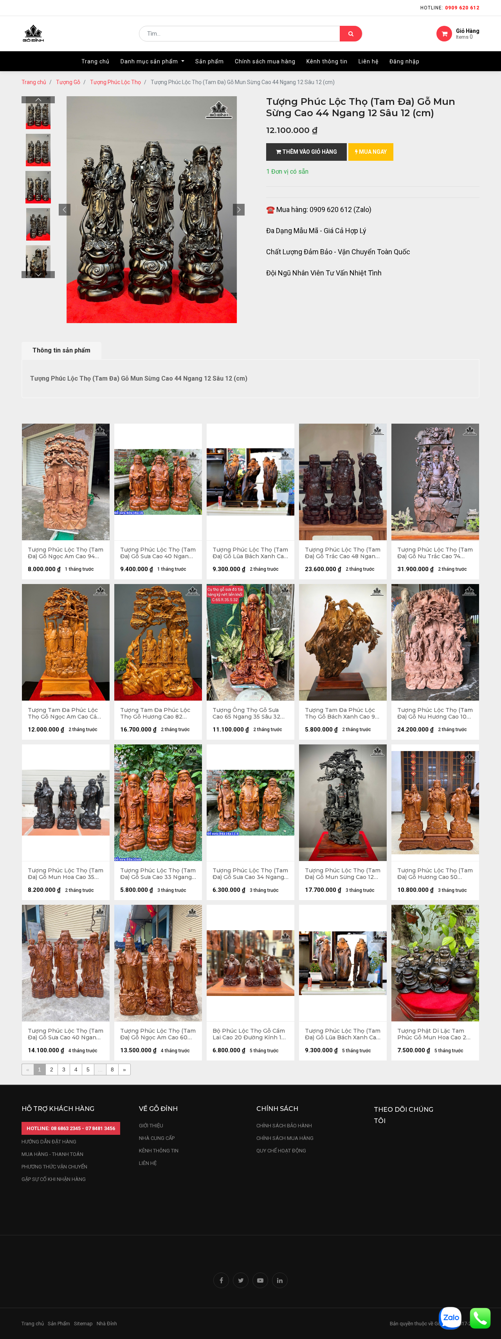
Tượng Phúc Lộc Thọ (115, 82)
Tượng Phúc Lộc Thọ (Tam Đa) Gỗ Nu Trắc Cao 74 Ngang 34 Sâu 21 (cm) (435, 553)
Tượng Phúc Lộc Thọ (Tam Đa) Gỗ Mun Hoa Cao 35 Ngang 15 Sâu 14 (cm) (65, 874)
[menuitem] (95, 61)
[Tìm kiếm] (351, 33)
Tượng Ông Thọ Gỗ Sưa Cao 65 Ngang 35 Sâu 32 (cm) (246, 713)
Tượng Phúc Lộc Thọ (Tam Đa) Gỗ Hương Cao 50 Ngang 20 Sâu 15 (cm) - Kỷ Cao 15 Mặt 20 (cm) (435, 874)
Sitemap (83, 1323)
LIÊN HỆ (148, 1163)
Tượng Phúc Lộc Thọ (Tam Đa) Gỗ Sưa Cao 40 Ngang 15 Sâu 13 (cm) (65, 1034)
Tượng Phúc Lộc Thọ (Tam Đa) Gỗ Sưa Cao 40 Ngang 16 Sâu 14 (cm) (158, 553)
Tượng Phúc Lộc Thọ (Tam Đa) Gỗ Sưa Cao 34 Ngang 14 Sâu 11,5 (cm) (250, 874)
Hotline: (449, 8)
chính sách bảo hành (284, 1126)
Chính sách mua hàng (285, 1138)
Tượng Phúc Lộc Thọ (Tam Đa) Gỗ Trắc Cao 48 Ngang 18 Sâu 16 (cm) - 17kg (342, 553)
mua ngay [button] (372, 152)
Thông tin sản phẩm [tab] (61, 350)
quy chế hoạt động (281, 1151)
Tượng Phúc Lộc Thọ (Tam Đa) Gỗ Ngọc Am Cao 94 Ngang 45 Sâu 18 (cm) (65, 553)
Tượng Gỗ (68, 82)
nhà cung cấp (157, 1138)
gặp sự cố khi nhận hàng (54, 1179)
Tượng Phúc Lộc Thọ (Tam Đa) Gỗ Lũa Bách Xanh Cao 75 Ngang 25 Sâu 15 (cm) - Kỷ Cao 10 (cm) (342, 1034)
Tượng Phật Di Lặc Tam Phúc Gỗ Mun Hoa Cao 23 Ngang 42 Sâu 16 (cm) (433, 1034)
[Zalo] (450, 1317)
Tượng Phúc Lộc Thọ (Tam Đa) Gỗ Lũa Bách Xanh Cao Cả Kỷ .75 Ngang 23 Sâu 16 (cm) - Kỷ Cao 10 (250, 553)
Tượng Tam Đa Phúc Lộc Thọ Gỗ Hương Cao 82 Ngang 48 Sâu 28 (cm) (155, 713)
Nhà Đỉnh (107, 1323)
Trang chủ (34, 82)
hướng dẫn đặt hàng (49, 1142)
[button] (64, 210)
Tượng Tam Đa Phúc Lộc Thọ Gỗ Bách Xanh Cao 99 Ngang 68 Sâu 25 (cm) (341, 713)
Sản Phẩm (59, 1323)
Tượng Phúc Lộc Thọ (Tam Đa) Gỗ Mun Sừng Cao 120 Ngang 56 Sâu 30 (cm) (342, 874)
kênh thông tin (158, 1151)
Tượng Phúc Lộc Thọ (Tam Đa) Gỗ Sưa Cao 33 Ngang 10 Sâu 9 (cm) (158, 874)
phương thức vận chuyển (54, 1167)
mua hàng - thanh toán (52, 1154)
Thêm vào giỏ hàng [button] (309, 152)
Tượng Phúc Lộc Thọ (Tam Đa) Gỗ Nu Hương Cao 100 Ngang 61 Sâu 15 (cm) (435, 713)
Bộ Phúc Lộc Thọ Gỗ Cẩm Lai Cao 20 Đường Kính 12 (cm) (249, 1034)
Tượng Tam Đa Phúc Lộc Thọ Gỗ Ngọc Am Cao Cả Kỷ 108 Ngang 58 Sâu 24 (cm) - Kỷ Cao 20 (63, 713)
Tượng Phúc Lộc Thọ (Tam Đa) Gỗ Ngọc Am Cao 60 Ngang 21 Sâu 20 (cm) (158, 1034)
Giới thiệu (151, 1126)
